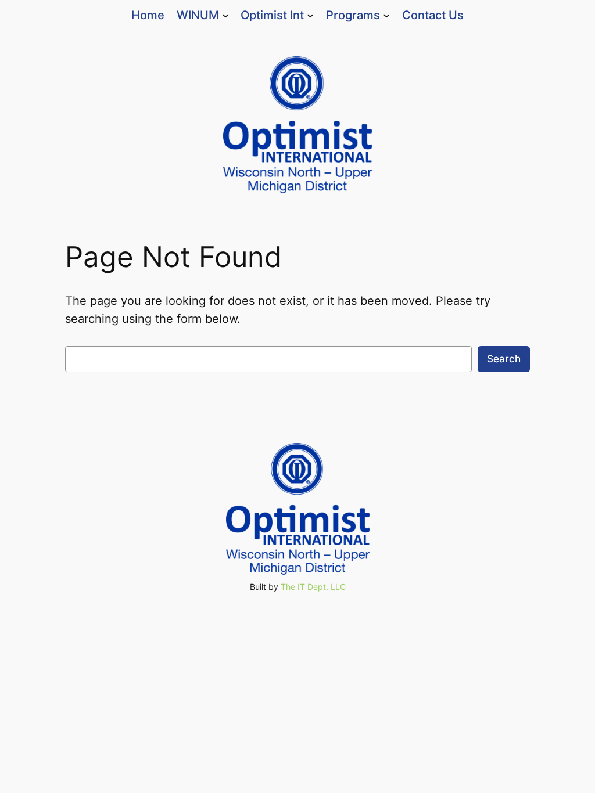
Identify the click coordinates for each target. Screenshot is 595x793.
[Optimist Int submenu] (310, 15)
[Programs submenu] (386, 15)
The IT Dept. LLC (313, 587)
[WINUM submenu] (225, 15)
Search (504, 359)
